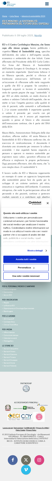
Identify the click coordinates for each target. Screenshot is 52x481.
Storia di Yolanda (10, 366)
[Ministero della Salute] (8, 407)
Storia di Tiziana (10, 357)
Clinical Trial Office (11, 325)
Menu (47, 4)
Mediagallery (8, 341)
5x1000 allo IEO (29, 428)
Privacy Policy (31, 430)
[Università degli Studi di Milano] (26, 388)
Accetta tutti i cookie (26, 259)
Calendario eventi (10, 338)
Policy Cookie (20, 430)
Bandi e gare (8, 311)
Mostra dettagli (35, 250)
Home (4, 16)
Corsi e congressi (10, 289)
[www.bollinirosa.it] (39, 417)
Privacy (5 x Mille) (42, 428)
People (6, 303)
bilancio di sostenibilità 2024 (33, 16)
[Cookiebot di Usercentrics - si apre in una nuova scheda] (30, 203)
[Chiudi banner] (48, 203)
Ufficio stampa (9, 332)
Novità (38, 35)
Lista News (14, 16)
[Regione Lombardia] (24, 407)
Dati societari (18, 428)
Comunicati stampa (11, 335)
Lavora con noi (8, 428)
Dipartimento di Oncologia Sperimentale (19, 308)
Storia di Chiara (9, 351)
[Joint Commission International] (42, 407)
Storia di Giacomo (10, 354)
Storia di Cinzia (9, 363)
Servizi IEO (8, 295)
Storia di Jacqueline (11, 349)
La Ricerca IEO (9, 305)
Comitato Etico (9, 322)
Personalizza (24, 267)
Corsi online (8, 292)
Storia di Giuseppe (10, 360)
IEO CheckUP (9, 319)
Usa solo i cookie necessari (26, 276)
